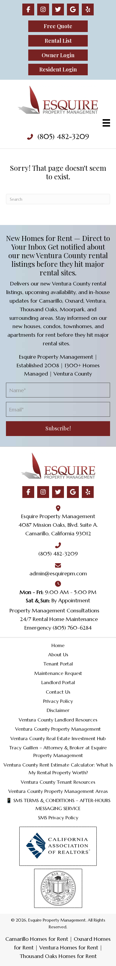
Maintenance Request (58, 673)
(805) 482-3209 (63, 136)
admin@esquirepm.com (58, 573)
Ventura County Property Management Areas (58, 791)
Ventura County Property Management (58, 729)
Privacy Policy (58, 701)
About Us (58, 654)
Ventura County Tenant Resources (58, 782)
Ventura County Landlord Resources (58, 720)
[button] (28, 9)
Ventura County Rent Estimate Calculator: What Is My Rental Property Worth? (58, 768)
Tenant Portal (58, 664)
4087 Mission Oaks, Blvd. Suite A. (58, 524)
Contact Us (58, 692)
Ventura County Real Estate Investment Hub (58, 738)
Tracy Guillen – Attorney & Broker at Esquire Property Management (58, 751)
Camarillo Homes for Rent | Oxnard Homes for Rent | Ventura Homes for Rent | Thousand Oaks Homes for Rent (58, 947)
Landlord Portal (58, 682)
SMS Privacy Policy (58, 817)
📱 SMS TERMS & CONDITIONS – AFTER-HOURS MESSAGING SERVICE (58, 804)
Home (58, 645)
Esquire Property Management (58, 516)
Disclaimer (58, 710)
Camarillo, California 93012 (58, 533)
